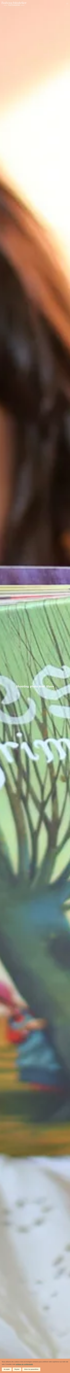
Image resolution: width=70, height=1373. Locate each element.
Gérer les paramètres (31, 1369)
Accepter (7, 1369)
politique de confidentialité (24, 1364)
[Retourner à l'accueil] (14, 3)
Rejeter (16, 1369)
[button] (67, 3)
